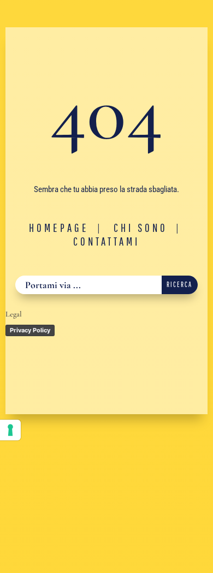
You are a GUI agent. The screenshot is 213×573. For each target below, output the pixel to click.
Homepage (59, 227)
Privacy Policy (30, 330)
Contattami (106, 241)
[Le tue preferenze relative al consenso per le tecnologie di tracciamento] (10, 430)
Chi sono (141, 227)
